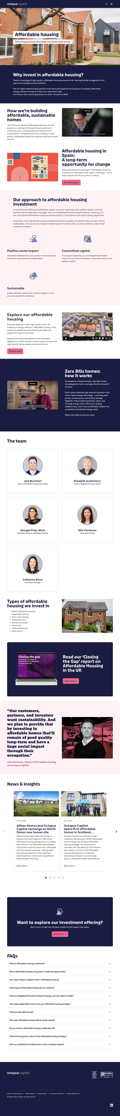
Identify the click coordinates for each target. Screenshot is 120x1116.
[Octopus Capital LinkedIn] (111, 1105)
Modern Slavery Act (73, 1093)
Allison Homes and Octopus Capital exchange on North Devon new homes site (36, 829)
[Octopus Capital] (17, 4)
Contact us (59, 934)
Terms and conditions (57, 1093)
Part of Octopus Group (14, 1093)
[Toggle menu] (111, 4)
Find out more (15, 351)
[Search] (106, 4)
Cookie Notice (29, 1093)
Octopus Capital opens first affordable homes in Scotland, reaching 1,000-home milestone (80, 829)
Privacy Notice (42, 1093)
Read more (69, 681)
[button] (60, 963)
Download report (71, 182)
